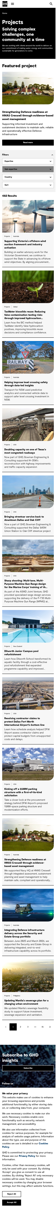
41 (43, 1027)
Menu (12, 4)
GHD (5, 4)
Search (51, 4)
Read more (28, 143)
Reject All (11, 1194)
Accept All (11, 1202)
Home (4, 13)
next (50, 1027)
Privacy (27, 1156)
